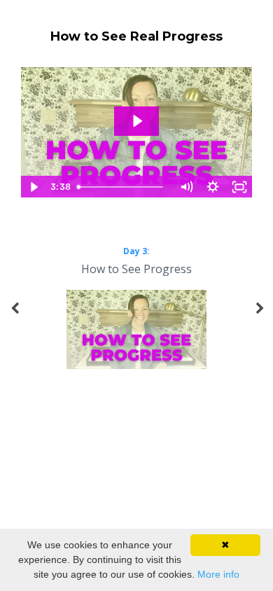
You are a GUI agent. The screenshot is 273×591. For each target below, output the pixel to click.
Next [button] (258, 316)
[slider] (123, 187)
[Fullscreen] (239, 187)
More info (218, 574)
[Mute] (186, 187)
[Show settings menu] (213, 187)
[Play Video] (33, 187)
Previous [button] (14, 316)
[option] (136, 309)
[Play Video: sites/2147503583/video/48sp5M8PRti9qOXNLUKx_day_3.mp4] (137, 121)
